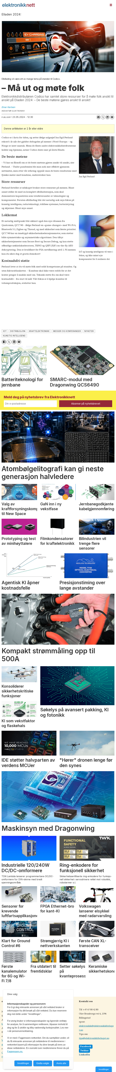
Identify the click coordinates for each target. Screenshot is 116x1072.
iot (5, 331)
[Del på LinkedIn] (107, 117)
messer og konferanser (67, 331)
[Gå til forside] (54, 5)
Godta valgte (42, 1063)
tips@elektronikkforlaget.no (94, 1038)
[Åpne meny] (111, 5)
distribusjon (17, 331)
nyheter (89, 331)
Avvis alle (61, 1063)
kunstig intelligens (14, 336)
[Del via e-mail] (112, 117)
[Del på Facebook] (98, 117)
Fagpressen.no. (15, 1051)
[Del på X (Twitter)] (103, 117)
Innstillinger (104, 1069)
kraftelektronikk (39, 331)
